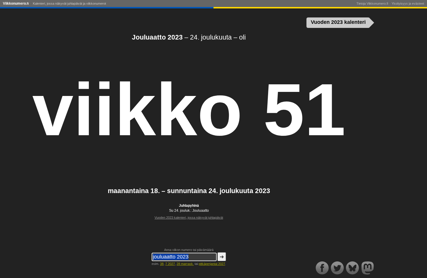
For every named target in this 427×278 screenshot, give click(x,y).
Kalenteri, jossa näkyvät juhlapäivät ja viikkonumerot (69, 3)
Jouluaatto (200, 210)
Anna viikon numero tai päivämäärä (189, 250)
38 (162, 263)
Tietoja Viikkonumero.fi (372, 3)
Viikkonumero (16, 3)
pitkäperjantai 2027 (212, 263)
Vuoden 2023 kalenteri (338, 22)
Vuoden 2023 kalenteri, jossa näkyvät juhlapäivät (189, 217)
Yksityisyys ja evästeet (408, 3)
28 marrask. (185, 263)
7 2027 (170, 263)
